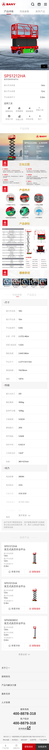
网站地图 (6, 740)
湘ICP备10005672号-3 (37, 737)
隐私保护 (24, 740)
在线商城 (39, 4)
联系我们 (15, 740)
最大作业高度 (9, 85)
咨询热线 (22, 729)
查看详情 (15, 571)
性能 (7, 385)
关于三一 (6, 668)
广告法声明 (43, 740)
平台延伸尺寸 (9, 97)
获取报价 (29, 746)
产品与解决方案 (9, 685)
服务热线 (24, 709)
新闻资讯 (6, 676)
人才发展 (6, 702)
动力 (7, 468)
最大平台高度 (9, 91)
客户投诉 (24, 719)
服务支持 (6, 694)
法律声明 (33, 740)
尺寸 (7, 302)
